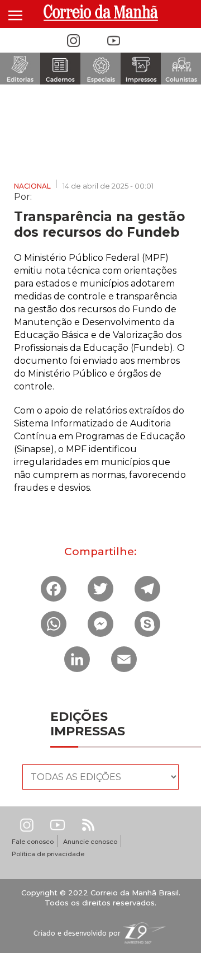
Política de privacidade (48, 854)
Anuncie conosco (90, 842)
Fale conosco (33, 842)
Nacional (32, 186)
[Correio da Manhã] (100, 12)
